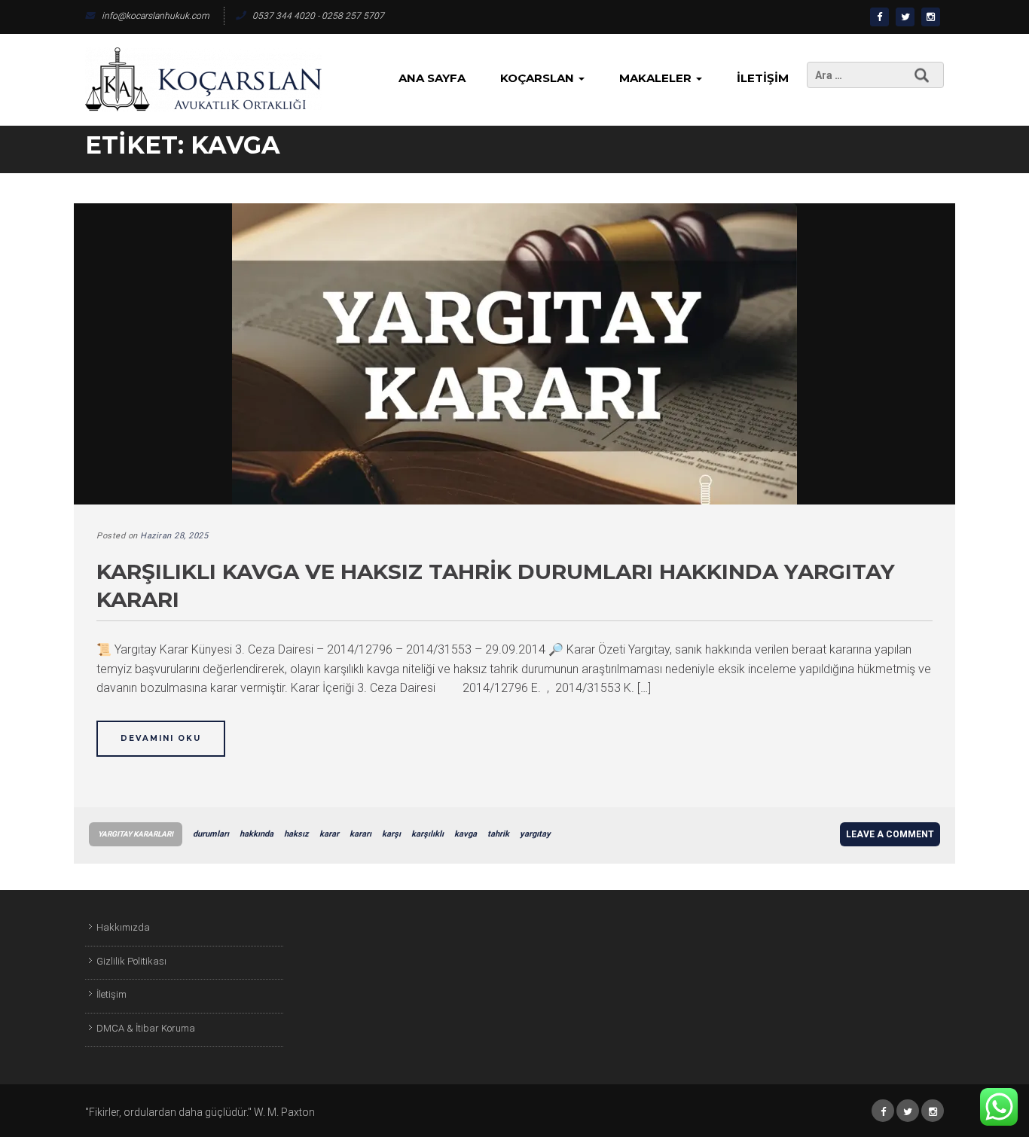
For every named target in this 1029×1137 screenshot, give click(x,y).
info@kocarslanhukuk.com (155, 16)
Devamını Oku (161, 738)
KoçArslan (538, 78)
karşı (391, 834)
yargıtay (535, 834)
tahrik (498, 834)
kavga (465, 834)
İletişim (763, 78)
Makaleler (657, 78)
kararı (360, 834)
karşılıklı (427, 834)
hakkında (256, 834)
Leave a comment (890, 834)
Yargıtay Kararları (135, 834)
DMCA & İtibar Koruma (145, 1028)
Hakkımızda (123, 927)
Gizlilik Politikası (131, 961)
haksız (296, 834)
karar (329, 834)
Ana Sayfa (432, 78)
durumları (211, 834)
